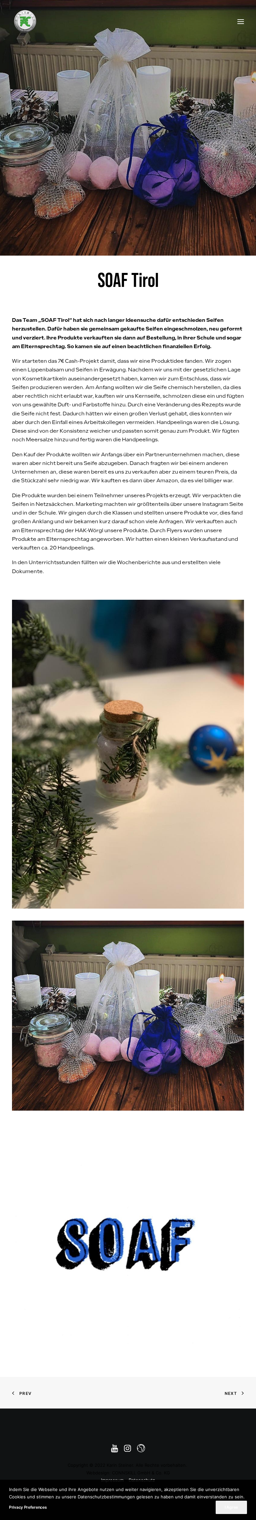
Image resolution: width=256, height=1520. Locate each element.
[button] (240, 21)
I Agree (231, 1507)
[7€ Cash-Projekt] (25, 21)
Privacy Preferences (28, 1507)
